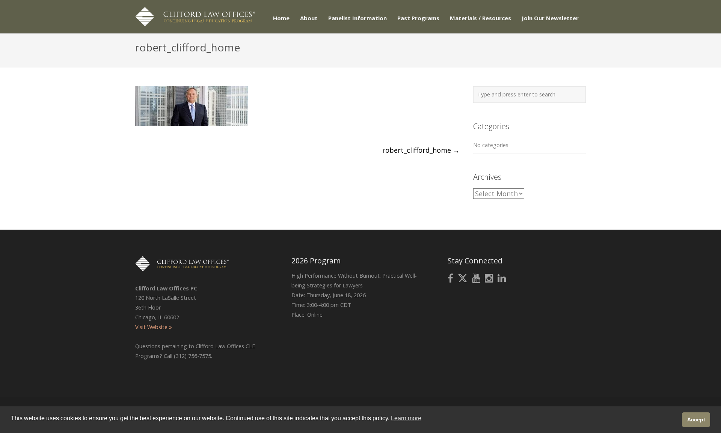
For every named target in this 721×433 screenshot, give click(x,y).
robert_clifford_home (421, 150)
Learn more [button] (406, 418)
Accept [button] (696, 419)
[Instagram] (489, 278)
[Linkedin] (502, 278)
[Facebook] (450, 278)
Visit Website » (153, 327)
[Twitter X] (463, 278)
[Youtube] (476, 278)
